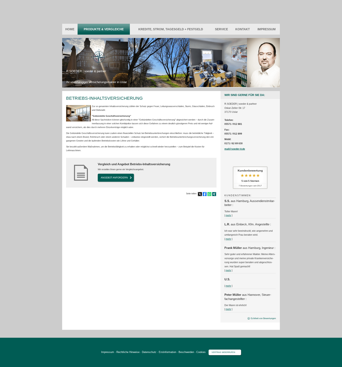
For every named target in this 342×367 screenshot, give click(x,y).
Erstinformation (167, 352)
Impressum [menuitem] (266, 29)
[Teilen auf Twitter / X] (200, 194)
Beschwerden (186, 352)
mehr (228, 215)
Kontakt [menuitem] (242, 29)
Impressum (107, 352)
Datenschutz (149, 352)
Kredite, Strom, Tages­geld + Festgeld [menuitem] (170, 29)
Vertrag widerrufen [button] (223, 352)
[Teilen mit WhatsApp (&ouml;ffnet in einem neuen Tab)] (209, 194)
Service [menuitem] (221, 29)
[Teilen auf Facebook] (205, 194)
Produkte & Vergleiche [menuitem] (104, 29)
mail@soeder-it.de (234, 149)
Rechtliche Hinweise (128, 352)
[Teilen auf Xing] (214, 194)
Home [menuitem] (69, 29)
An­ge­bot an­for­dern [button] (114, 177)
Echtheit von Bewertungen (263, 318)
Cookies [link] (201, 352)
